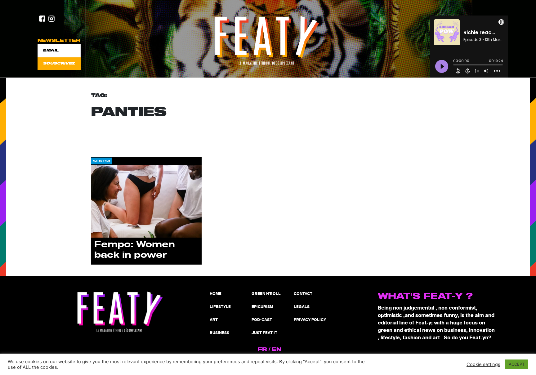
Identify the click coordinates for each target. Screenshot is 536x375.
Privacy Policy (310, 320)
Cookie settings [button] (483, 364)
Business (219, 333)
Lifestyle (220, 307)
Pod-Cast (262, 320)
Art (214, 320)
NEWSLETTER (59, 40)
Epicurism (262, 307)
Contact (303, 294)
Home (215, 294)
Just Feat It (264, 333)
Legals (302, 307)
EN (276, 349)
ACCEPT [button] (517, 364)
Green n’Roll (266, 294)
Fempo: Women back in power (134, 250)
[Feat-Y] (268, 40)
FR (262, 349)
